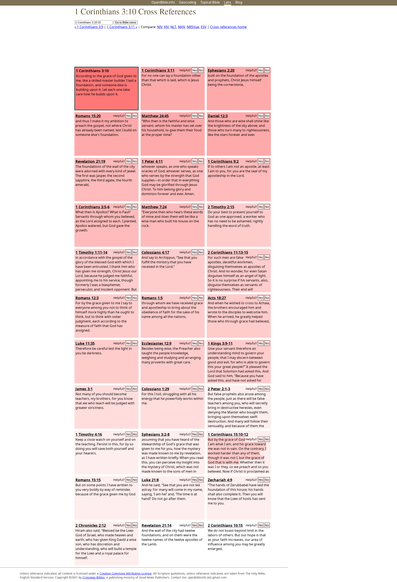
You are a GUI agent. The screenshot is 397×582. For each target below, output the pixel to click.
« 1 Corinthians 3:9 (88, 27)
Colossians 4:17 (155, 252)
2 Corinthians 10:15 (225, 525)
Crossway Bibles (94, 577)
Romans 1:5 (152, 297)
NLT (173, 27)
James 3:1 (84, 388)
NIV (159, 27)
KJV (166, 27)
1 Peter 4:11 (152, 161)
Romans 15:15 (88, 479)
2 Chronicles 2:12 (90, 525)
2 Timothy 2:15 (221, 206)
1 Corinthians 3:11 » (122, 27)
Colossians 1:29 (155, 388)
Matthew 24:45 (155, 115)
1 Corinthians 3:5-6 (92, 206)
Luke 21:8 (150, 479)
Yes (194, 70)
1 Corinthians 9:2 (223, 161)
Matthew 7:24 (154, 206)
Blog (238, 2)
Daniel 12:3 (218, 115)
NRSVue (193, 27)
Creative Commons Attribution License (125, 573)
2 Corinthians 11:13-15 (228, 252)
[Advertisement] (355, 38)
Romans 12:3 (87, 297)
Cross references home (228, 27)
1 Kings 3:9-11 (220, 343)
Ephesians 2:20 (221, 70)
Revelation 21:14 (156, 525)
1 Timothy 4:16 (88, 434)
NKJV (181, 27)
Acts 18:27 (217, 297)
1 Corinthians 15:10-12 (228, 434)
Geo (187, 2)
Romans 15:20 (88, 115)
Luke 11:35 (85, 343)
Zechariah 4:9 (220, 479)
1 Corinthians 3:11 (158, 70)
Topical (210, 2)
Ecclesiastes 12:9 (156, 343)
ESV (204, 27)
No (201, 70)
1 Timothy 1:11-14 (91, 252)
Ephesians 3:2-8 (156, 434)
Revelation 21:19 (90, 161)
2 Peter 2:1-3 (219, 388)
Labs (227, 2)
